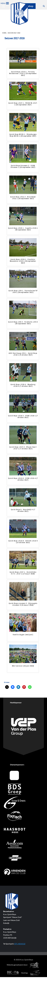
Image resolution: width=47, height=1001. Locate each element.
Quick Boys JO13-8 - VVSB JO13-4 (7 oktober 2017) (23, 479)
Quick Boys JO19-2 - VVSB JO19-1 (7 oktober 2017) (23, 416)
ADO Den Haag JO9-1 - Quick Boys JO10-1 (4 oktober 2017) (23, 354)
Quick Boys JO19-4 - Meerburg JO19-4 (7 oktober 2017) (22, 385)
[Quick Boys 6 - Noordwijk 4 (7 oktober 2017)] (23, 497)
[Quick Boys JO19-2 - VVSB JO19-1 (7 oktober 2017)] (23, 403)
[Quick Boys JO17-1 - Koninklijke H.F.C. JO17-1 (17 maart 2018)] (23, 560)
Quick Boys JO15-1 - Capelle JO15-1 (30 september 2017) (23, 229)
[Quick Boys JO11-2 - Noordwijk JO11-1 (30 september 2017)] (23, 184)
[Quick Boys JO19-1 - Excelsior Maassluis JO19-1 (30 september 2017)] (23, 247)
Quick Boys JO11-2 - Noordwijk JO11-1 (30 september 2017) (23, 198)
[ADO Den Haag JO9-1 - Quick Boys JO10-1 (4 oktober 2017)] (23, 341)
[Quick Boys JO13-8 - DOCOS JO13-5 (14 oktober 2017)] (23, 528)
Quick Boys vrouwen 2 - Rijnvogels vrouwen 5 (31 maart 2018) (23, 604)
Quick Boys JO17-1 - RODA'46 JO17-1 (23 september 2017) (23, 104)
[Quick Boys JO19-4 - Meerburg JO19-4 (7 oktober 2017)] (23, 372)
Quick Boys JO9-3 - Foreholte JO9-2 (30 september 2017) (23, 323)
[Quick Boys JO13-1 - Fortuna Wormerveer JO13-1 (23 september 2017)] (23, 59)
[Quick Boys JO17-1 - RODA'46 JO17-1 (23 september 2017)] (23, 91)
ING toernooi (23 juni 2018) (23, 666)
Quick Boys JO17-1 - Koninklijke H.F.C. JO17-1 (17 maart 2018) (23, 573)
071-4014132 (19, 944)
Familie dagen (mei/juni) (23, 635)
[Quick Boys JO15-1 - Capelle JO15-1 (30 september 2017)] (23, 216)
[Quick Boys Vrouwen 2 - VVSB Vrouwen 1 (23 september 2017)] (23, 153)
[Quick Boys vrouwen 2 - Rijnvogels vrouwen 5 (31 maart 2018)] (23, 591)
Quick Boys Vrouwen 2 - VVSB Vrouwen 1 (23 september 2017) (23, 166)
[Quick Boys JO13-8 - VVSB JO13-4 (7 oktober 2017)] (23, 466)
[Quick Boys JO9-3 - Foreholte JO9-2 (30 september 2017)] (23, 309)
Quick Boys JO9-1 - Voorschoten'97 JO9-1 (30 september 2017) (22, 291)
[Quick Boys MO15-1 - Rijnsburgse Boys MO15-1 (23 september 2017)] (23, 122)
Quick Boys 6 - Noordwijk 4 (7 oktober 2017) (23, 510)
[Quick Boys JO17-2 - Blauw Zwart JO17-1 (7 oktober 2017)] (23, 435)
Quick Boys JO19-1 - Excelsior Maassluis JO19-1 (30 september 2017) (23, 261)
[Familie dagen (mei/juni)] (23, 622)
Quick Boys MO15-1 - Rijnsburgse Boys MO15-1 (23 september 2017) (23, 135)
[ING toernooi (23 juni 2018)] (23, 653)
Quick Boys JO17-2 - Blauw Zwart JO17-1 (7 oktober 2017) (23, 448)
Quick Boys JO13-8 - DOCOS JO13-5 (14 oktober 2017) (23, 542)
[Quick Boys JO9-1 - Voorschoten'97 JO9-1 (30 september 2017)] (23, 278)
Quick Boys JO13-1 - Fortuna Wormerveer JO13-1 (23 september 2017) (23, 73)
